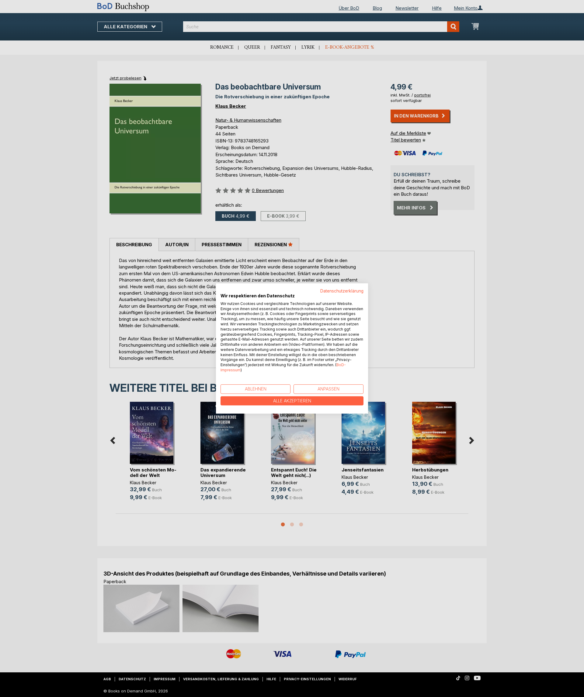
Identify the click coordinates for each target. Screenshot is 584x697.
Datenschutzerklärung (341, 291)
